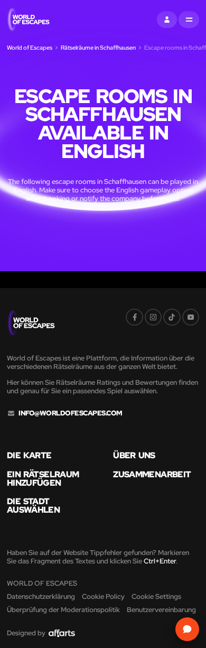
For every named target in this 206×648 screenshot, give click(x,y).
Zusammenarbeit (152, 474)
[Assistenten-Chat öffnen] (187, 629)
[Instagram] (153, 317)
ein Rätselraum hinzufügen (43, 478)
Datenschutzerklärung (41, 596)
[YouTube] (190, 317)
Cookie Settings (156, 596)
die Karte (29, 455)
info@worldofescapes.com (70, 413)
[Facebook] (134, 317)
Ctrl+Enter (160, 561)
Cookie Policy (103, 596)
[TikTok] (171, 317)
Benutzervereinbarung (161, 609)
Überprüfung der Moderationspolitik (63, 609)
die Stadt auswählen (33, 505)
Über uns (134, 455)
